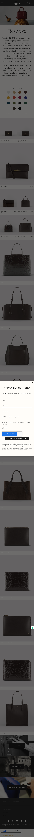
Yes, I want (6, 427)
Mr (11, 416)
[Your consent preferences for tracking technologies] (32, 627)
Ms (18, 416)
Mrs (5, 416)
